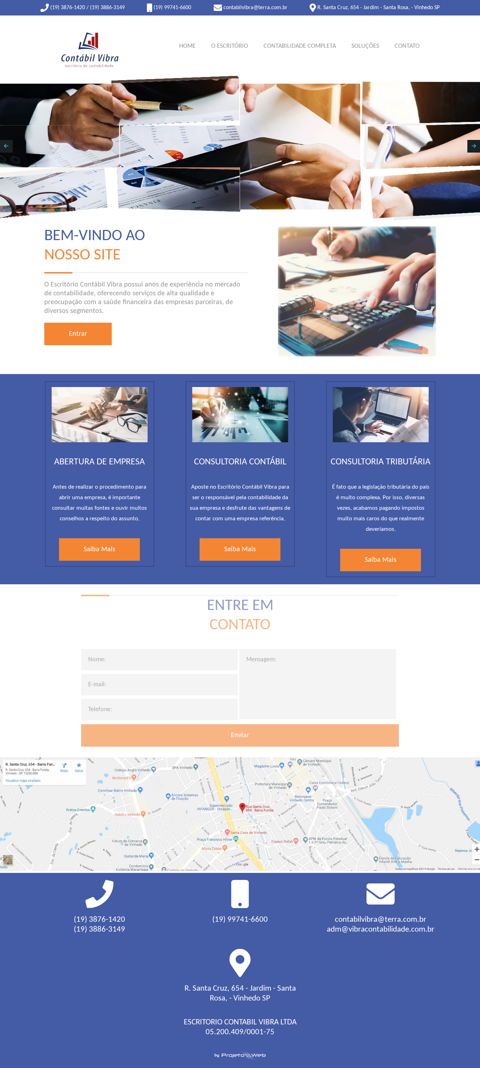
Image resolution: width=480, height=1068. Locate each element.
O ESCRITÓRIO (229, 46)
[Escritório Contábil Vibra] (88, 49)
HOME (187, 46)
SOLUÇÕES (365, 46)
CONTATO (407, 46)
